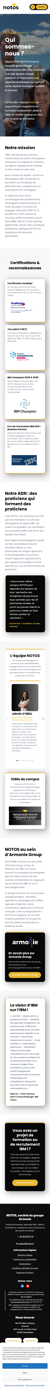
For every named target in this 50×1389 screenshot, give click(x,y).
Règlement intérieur (25, 1272)
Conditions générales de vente (25, 1268)
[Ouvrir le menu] (32, 7)
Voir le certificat (26, 1297)
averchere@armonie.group (20, 1302)
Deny (25, 1373)
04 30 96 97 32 (26, 1236)
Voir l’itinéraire (13, 1341)
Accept (25, 1366)
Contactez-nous (41, 7)
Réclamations (25, 1264)
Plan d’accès (30, 1341)
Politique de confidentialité (14, 1385)
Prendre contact (25, 1182)
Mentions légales (25, 1255)
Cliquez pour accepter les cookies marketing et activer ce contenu (25, 815)
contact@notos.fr (26, 1243)
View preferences (25, 1379)
